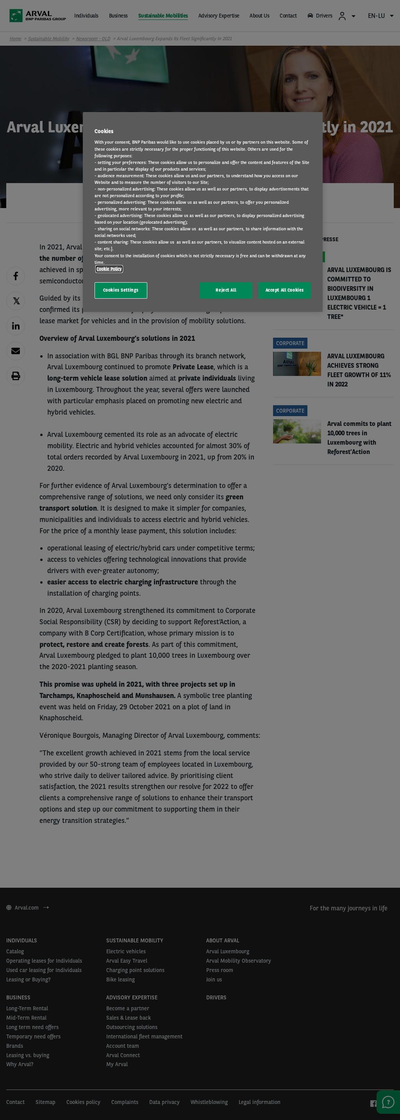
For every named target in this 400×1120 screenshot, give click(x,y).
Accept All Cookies (285, 290)
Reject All (226, 290)
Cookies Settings (121, 290)
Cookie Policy (109, 269)
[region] (203, 212)
